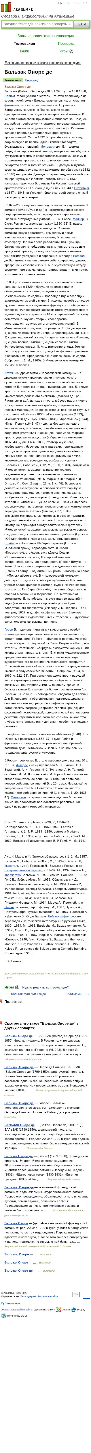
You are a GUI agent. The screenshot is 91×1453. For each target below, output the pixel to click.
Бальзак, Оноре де (19, 1067)
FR (85, 3)
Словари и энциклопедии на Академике (37, 16)
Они (39, 589)
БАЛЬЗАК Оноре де (19, 1125)
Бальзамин (75, 993)
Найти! (81, 24)
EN (60, 3)
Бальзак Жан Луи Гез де (28, 993)
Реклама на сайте (48, 1296)
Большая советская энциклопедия (45, 36)
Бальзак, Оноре (16, 1254)
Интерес (22, 765)
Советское (18, 797)
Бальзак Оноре (16, 1223)
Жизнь (9, 907)
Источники (11, 373)
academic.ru (17, 7)
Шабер (10, 543)
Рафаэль (79, 255)
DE (68, 3)
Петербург (81, 188)
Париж (9, 96)
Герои (8, 629)
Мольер (78, 219)
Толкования (24, 43)
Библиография (59, 916)
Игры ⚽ (67, 51)
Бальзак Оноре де (18, 1036)
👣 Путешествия (10, 1303)
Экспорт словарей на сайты (16, 1309)
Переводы (66, 43)
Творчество (12, 875)
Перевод (31, 80)
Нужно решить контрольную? (45, 987)
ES (77, 3)
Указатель (11, 865)
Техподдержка (28, 1296)
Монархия (47, 146)
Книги (24, 51)
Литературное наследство (23, 870)
